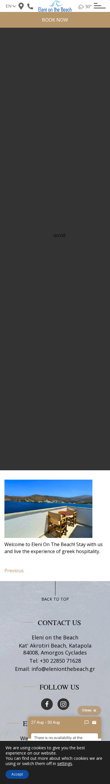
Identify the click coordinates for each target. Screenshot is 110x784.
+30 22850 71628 (60, 660)
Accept (17, 774)
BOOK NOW (55, 20)
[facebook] (47, 704)
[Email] (94, 722)
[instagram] (63, 704)
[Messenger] (86, 722)
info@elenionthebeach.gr (63, 668)
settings (64, 763)
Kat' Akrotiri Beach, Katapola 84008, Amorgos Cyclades (55, 649)
